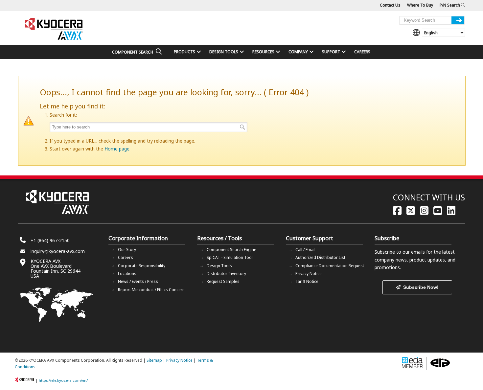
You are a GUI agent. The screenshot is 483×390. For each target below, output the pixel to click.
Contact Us (390, 5)
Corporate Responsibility (141, 265)
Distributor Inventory (226, 273)
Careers (125, 257)
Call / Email (305, 249)
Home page (116, 149)
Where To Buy (420, 5)
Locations (127, 273)
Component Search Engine (231, 249)
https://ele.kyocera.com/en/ (63, 380)
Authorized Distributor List (320, 257)
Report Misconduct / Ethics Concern (151, 289)
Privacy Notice (308, 273)
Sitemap (154, 360)
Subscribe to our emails (400, 252)
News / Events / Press (138, 281)
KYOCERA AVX (54, 29)
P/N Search (450, 5)
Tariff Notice (306, 281)
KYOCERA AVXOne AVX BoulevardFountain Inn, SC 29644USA (55, 268)
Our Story (127, 249)
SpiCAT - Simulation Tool (230, 257)
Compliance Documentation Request (329, 265)
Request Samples (223, 281)
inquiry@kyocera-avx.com (58, 251)
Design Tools (219, 265)
